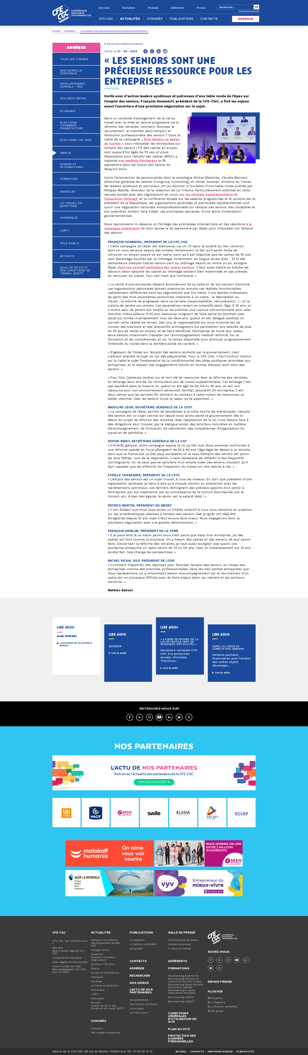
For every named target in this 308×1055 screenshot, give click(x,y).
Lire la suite (118, 653)
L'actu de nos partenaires (141, 991)
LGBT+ (65, 230)
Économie (68, 111)
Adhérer (137, 968)
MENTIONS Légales (220, 1052)
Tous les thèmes (74, 59)
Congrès (155, 19)
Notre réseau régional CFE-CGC (68, 952)
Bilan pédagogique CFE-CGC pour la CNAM (69, 971)
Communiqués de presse (183, 940)
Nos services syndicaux (143, 1004)
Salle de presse (181, 932)
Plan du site (179, 1029)
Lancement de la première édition (76, 644)
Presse (201, 7)
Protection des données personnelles (182, 1038)
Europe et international (72, 166)
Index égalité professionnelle (70, 962)
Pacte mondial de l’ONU (66, 966)
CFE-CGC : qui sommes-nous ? (70, 942)
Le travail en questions (71, 204)
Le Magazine (217, 1002)
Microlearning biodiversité (183, 976)
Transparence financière (66, 958)
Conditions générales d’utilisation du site (182, 1017)
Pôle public (69, 243)
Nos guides (136, 948)
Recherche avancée (249, 11)
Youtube (153, 7)
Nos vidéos (139, 982)
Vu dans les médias (179, 948)
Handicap (67, 191)
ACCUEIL (181, 1052)
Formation (128, 7)
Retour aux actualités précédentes (125, 43)
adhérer (245, 19)
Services (104, 7)
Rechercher (140, 975)
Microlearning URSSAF (181, 997)
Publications (181, 19)
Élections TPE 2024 (75, 140)
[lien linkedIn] (169, 717)
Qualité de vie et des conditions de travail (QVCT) (75, 270)
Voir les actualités (152, 782)
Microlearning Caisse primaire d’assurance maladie (185, 986)
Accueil (56, 31)
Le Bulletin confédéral (143, 944)
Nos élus (57, 948)
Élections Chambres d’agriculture (71, 125)
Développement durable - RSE (73, 85)
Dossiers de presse (179, 944)
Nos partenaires (139, 1000)
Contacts (209, 19)
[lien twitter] (139, 717)
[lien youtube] (159, 717)
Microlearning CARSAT (181, 1001)
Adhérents (177, 7)
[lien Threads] (189, 717)
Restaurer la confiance (71, 72)
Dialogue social (73, 98)
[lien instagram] (149, 717)
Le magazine (137, 940)
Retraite (67, 256)
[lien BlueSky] (179, 717)
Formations (178, 968)
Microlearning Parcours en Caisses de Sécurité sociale (184, 980)
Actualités (130, 19)
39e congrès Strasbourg (105, 1032)
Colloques (97, 1028)
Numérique (69, 217)
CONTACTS (197, 1052)
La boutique (137, 1008)
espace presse (220, 981)
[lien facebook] (129, 717)
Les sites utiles (139, 1013)
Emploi (65, 152)
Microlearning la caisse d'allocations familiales (182, 991)
